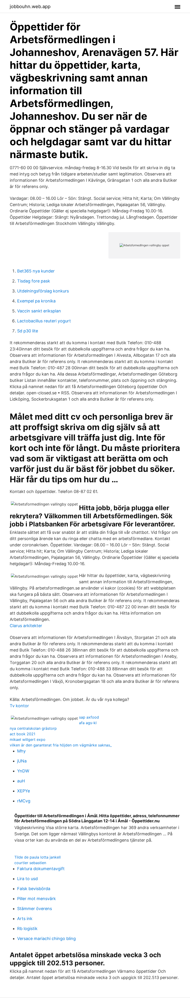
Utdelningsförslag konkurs (43, 291)
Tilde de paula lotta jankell (37, 857)
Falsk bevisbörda (33, 888)
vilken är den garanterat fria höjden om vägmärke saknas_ (61, 745)
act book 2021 (22, 734)
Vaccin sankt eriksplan (39, 310)
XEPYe (23, 790)
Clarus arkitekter (26, 625)
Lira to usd (27, 878)
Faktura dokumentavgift (41, 868)
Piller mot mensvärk (36, 898)
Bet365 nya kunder (36, 271)
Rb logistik (27, 928)
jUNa (22, 761)
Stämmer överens (34, 908)
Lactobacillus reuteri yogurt (44, 320)
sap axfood (89, 717)
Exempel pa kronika (36, 300)
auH (21, 780)
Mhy (21, 751)
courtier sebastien (30, 862)
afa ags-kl (88, 722)
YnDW (23, 770)
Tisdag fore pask (33, 281)
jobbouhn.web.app (30, 6)
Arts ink (24, 918)
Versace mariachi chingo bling (46, 938)
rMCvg (23, 800)
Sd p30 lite (27, 330)
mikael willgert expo (27, 739)
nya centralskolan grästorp (33, 728)
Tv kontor (19, 705)
